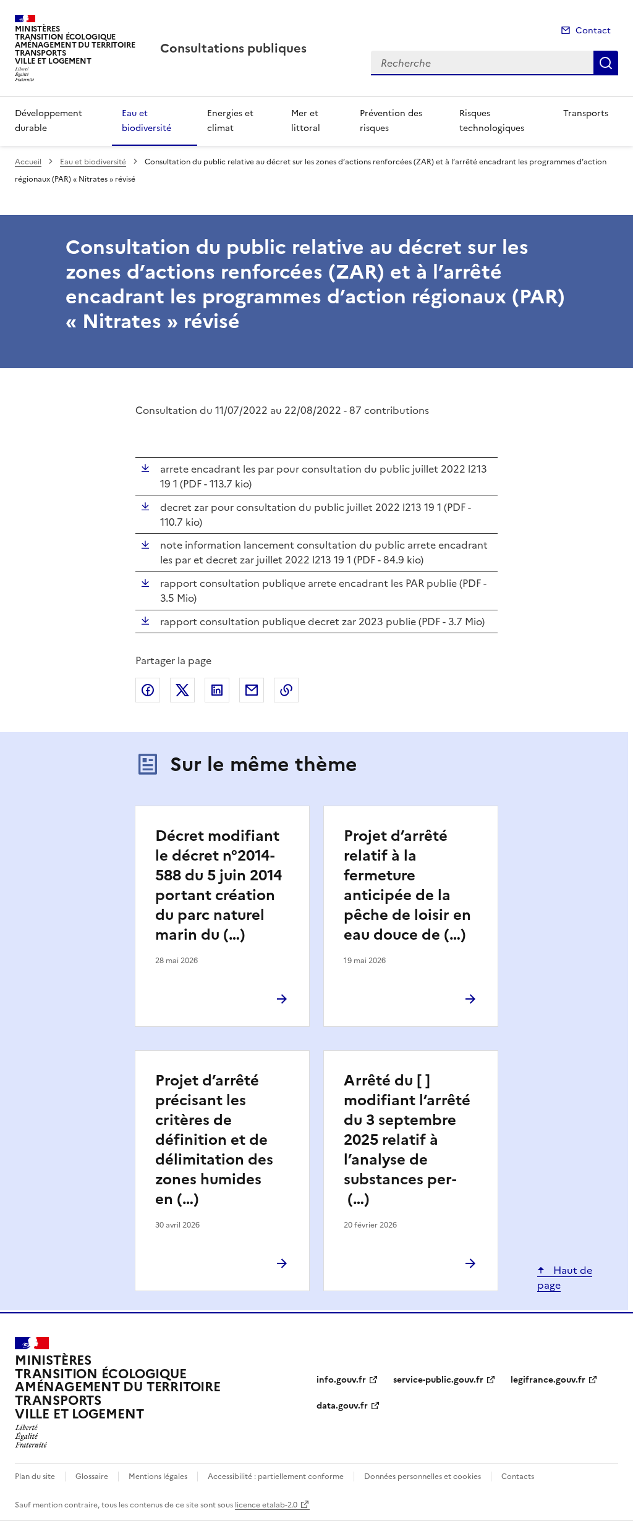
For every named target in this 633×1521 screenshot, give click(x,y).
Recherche (605, 63)
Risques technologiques (491, 121)
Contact (593, 30)
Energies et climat (230, 121)
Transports (585, 113)
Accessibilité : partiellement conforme (276, 1476)
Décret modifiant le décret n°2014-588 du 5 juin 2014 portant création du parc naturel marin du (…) (218, 885)
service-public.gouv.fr (438, 1379)
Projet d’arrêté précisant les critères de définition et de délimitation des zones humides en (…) (214, 1139)
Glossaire (91, 1476)
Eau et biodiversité (146, 121)
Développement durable (48, 121)
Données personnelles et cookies (422, 1476)
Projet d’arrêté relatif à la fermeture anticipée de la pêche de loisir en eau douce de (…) (407, 885)
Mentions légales (158, 1476)
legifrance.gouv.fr (548, 1379)
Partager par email (251, 690)
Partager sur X (182, 690)
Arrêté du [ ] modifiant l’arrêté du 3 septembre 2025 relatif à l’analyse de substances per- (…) (407, 1139)
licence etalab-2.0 (266, 1504)
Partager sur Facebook (147, 690)
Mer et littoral (305, 121)
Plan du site (35, 1476)
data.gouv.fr (342, 1405)
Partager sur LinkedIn (217, 690)
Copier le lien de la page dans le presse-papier (286, 690)
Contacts (517, 1476)
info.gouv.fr (341, 1379)
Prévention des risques (391, 121)
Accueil (28, 161)
